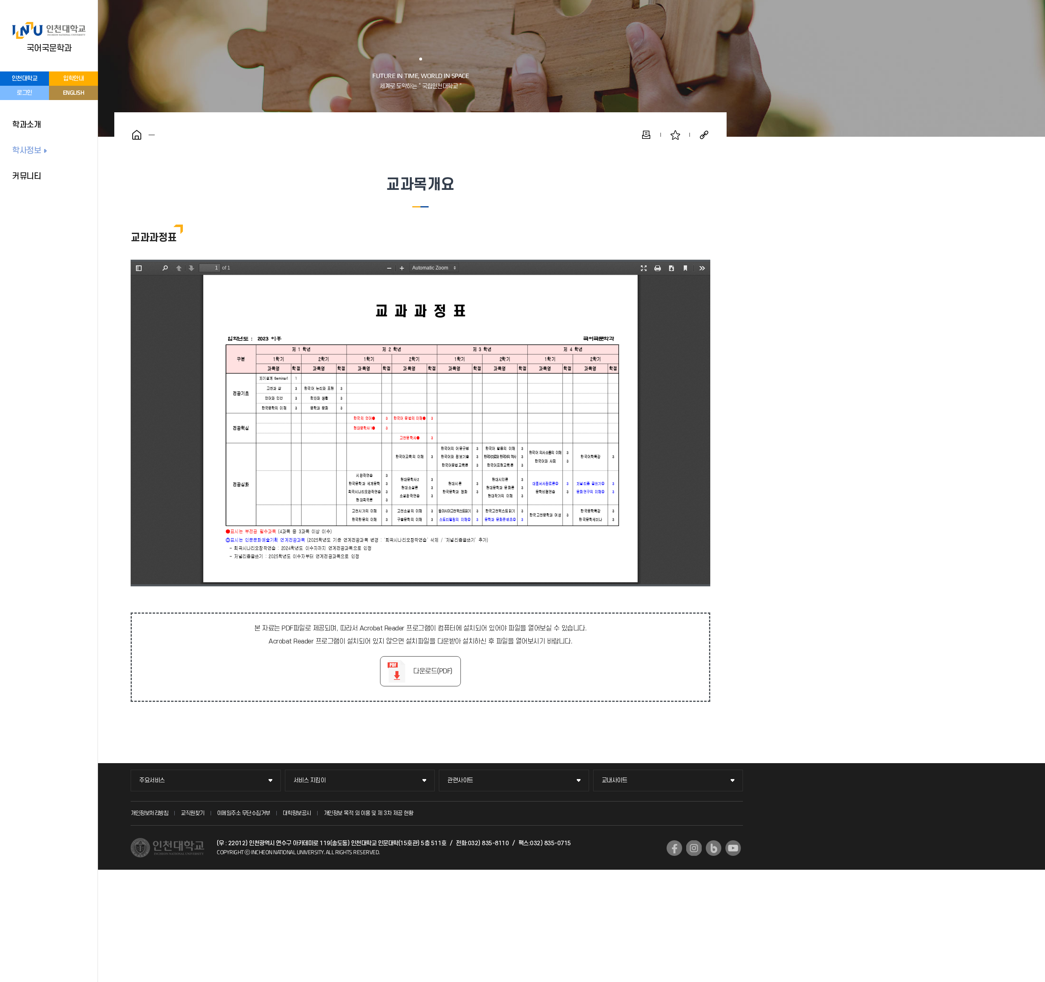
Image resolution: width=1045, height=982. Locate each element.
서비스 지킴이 (309, 780)
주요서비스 (152, 780)
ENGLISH (73, 92)
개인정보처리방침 (149, 813)
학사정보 (26, 150)
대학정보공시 (297, 813)
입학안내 (73, 78)
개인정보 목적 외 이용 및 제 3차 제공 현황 (369, 813)
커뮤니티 (26, 176)
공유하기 (704, 135)
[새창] (674, 848)
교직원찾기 (193, 813)
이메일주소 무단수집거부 (243, 813)
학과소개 (26, 124)
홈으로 (137, 135)
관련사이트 (460, 780)
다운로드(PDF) (432, 671)
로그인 (24, 92)
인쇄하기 (646, 135)
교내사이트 (614, 780)
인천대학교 (25, 78)
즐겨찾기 (675, 135)
